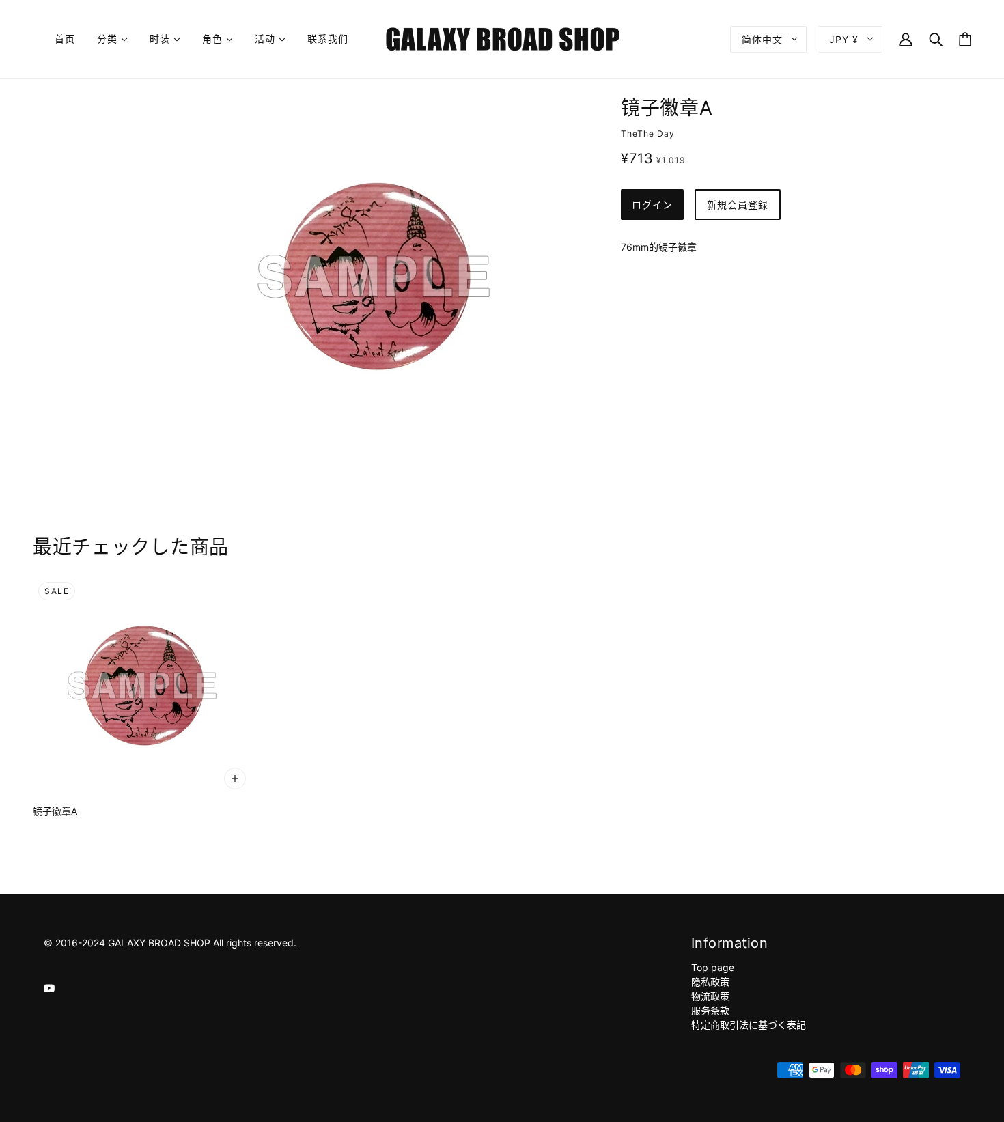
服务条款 (710, 1010)
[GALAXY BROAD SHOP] (502, 38)
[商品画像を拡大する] (373, 276)
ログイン (652, 204)
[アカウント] (905, 38)
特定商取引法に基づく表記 (748, 1024)
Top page (712, 967)
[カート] (965, 39)
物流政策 (710, 996)
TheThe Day (648, 133)
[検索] (936, 38)
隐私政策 (710, 981)
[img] (49, 987)
